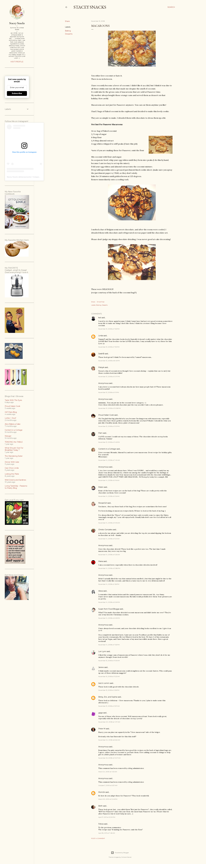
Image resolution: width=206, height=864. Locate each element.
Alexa (100, 591)
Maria (100, 561)
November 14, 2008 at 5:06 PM (109, 602)
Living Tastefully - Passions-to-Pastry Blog (16, 487)
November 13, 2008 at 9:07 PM (109, 376)
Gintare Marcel (126, 857)
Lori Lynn (102, 651)
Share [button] (67, 21)
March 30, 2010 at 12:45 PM (107, 799)
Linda (100, 336)
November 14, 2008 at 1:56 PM (108, 584)
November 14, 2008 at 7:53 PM (109, 645)
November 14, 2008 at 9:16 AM (108, 480)
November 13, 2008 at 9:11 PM (108, 392)
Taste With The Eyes (13, 400)
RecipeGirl (102, 503)
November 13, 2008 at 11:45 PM (109, 442)
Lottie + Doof (10, 418)
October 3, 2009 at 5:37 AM (107, 785)
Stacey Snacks (90, 7)
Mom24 (101, 792)
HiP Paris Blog (11, 412)
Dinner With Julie (12, 462)
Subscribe (17, 93)
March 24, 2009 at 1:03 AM (107, 772)
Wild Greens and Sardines (15, 480)
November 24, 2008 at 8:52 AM (109, 740)
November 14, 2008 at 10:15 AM (109, 523)
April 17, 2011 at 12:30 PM (106, 817)
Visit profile (16, 62)
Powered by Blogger (122, 852)
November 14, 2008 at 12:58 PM (109, 568)
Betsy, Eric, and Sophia (107, 697)
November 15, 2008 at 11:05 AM (109, 660)
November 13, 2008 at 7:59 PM (108, 347)
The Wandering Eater (14, 456)
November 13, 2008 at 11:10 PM (109, 426)
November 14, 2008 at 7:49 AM (109, 460)
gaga (100, 713)
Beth (100, 806)
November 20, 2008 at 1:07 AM (109, 722)
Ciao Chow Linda (12, 468)
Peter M (101, 729)
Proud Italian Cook (106, 415)
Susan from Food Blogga (108, 609)
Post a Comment (98, 838)
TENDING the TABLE (14, 442)
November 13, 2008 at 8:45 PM (109, 361)
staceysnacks (26, 177)
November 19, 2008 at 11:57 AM (109, 706)
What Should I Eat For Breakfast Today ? (14, 449)
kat (99, 318)
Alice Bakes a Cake (12, 424)
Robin (100, 487)
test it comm (103, 683)
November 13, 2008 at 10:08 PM (109, 408)
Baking (68, 31)
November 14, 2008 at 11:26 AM (109, 554)
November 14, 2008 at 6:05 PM (109, 618)
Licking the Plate (12, 474)
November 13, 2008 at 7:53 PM (108, 329)
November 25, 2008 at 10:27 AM (109, 758)
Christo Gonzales (105, 529)
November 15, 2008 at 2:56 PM (108, 690)
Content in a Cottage (107, 449)
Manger (8, 436)
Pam (100, 433)
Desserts (68, 34)
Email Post (100, 302)
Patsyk (101, 367)
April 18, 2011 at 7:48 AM (106, 833)
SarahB (101, 354)
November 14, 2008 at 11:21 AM (108, 539)
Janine (101, 667)
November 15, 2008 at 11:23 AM (109, 676)
